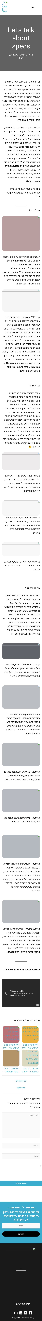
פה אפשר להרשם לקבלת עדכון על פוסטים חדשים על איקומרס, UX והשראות (21, 1216)
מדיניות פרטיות (23, 1304)
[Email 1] (16, 1313)
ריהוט (21, 58)
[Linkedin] (21, 1313)
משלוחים (14, 54)
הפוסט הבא (21, 1088)
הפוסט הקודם (21, 1081)
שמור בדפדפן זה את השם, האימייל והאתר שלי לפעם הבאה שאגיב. (21, 1172)
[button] (39, 7)
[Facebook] (30, 1313)
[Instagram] (25, 1313)
